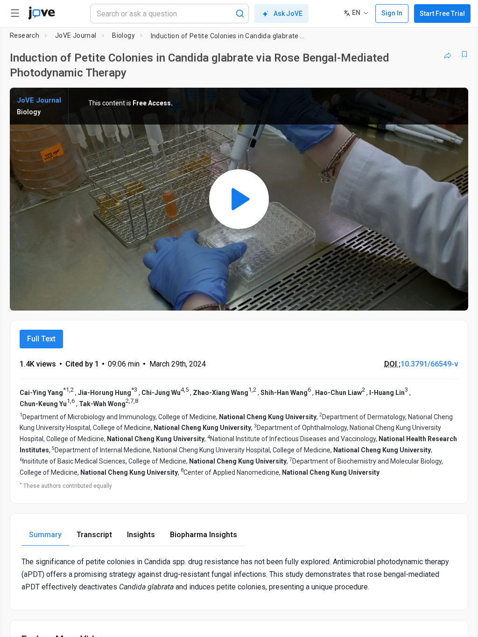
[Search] (240, 13)
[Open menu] (14, 13)
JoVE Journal (76, 35)
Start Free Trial (442, 13)
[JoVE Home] (41, 13)
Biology (123, 35)
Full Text (41, 338)
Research (24, 35)
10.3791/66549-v (429, 364)
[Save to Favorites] (464, 54)
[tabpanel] (239, 574)
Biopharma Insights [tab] (203, 534)
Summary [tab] (45, 534)
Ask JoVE (288, 13)
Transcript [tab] (94, 534)
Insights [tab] (141, 534)
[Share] (447, 54)
